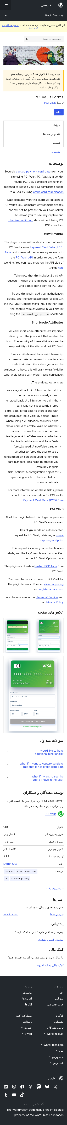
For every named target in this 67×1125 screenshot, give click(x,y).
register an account (51, 589)
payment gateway (20, 878)
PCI (6, 878)
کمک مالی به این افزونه (50, 965)
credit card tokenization (48, 192)
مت (60, 1051)
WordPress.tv (53, 1033)
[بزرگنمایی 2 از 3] (27, 622)
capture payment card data (33, 171)
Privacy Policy (55, 602)
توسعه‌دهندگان (55, 1027)
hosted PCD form (46, 566)
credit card (30, 871)
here (61, 267)
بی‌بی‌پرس (56, 1057)
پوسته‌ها (27, 992)
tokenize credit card (20, 220)
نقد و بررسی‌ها (51, 134)
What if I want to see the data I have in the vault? (48, 778)
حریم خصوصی (55, 1004)
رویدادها (27, 1021)
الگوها (28, 1004)
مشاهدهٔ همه (10, 914)
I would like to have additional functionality (49, 752)
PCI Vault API (24, 257)
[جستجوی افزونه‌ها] (27, 39)
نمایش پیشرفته (55, 888)
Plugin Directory (54, 15)
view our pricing (54, 584)
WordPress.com (52, 1045)
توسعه (56, 142)
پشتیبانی (55, 151)
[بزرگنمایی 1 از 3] (59, 622)
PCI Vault (50, 102)
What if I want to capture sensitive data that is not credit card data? (42, 765)
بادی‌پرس (56, 1063)
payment (9, 871)
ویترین (28, 986)
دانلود (58, 112)
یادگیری (59, 1015)
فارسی (51, 1078)
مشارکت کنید (24, 1015)
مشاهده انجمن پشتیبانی (50, 939)
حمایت (26, 1027)
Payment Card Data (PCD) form (43, 500)
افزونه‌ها (27, 998)
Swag (26, 1033)
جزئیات (56, 125)
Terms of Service (47, 597)
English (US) (10, 863)
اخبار (61, 992)
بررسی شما (57, 914)
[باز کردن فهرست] (5, 5)
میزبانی (59, 998)
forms (19, 871)
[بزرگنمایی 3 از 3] (59, 660)
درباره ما (58, 986)
